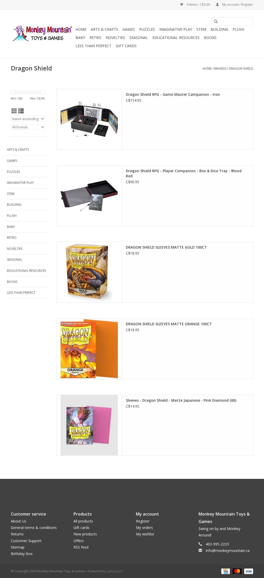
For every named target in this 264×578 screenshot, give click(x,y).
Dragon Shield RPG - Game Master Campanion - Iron (173, 94)
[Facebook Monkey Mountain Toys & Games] (127, 491)
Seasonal (138, 37)
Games (128, 29)
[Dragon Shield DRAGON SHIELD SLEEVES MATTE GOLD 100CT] (89, 272)
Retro (95, 37)
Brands (220, 68)
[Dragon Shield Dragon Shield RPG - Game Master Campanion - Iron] (89, 119)
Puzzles (147, 29)
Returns (17, 534)
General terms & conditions (34, 527)
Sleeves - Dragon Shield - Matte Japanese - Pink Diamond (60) (181, 400)
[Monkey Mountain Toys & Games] (42, 33)
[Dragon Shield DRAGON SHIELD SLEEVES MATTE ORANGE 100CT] (89, 349)
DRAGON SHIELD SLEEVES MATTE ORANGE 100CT (169, 323)
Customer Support (26, 540)
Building (219, 29)
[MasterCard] (236, 571)
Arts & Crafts (104, 29)
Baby (80, 37)
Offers (78, 540)
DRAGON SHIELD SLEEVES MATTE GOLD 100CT (166, 247)
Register (143, 521)
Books (210, 37)
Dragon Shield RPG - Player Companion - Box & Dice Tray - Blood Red (184, 173)
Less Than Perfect (93, 45)
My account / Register (237, 4)
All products (83, 521)
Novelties (115, 37)
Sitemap (17, 547)
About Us (18, 521)
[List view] (21, 111)
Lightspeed (114, 571)
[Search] (216, 21)
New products (85, 534)
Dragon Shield (241, 68)
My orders (144, 527)
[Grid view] (14, 111)
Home (81, 29)
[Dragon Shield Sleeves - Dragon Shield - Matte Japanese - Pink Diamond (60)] (89, 425)
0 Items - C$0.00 (198, 4)
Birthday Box (21, 553)
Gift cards (126, 45)
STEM (201, 29)
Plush (238, 29)
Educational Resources (176, 37)
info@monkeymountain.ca (228, 550)
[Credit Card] (225, 571)
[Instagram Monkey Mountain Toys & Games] (137, 491)
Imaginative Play (175, 29)
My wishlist (145, 534)
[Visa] (247, 571)
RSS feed (80, 547)
